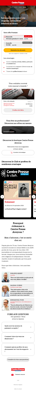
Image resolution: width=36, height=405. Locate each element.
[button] (2, 197)
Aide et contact (18, 389)
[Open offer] (18, 94)
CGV (18, 380)
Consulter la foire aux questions (18, 359)
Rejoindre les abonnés (18, 50)
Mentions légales (18, 384)
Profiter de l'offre (18, 110)
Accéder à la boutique (19, 152)
